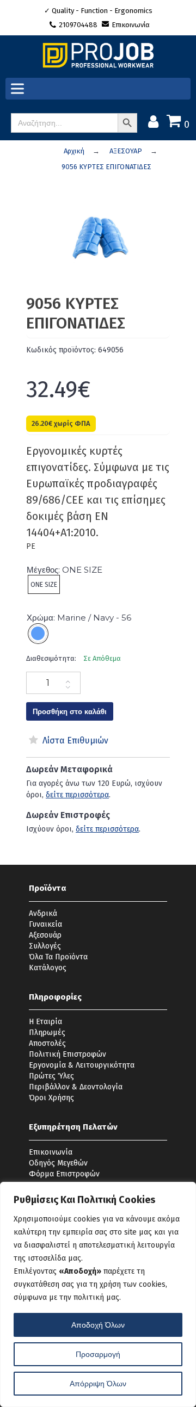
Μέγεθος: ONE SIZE (64, 570)
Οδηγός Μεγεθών (58, 1163)
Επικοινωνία (131, 25)
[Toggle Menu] (19, 89)
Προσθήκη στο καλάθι (70, 711)
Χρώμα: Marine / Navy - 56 (79, 617)
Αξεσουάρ (45, 935)
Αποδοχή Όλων (98, 1325)
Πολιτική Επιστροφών (67, 1054)
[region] (98, 1294)
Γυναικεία (45, 924)
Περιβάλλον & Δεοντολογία (75, 1087)
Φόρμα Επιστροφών (64, 1174)
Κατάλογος (47, 967)
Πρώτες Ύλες (51, 1076)
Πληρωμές (47, 1032)
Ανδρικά (43, 913)
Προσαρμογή (98, 1354)
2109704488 (79, 25)
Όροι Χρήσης (51, 1097)
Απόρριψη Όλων (98, 1384)
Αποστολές (47, 1043)
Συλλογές (45, 946)
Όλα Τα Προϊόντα (58, 957)
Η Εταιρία (45, 1021)
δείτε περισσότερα (77, 794)
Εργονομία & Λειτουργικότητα (81, 1065)
